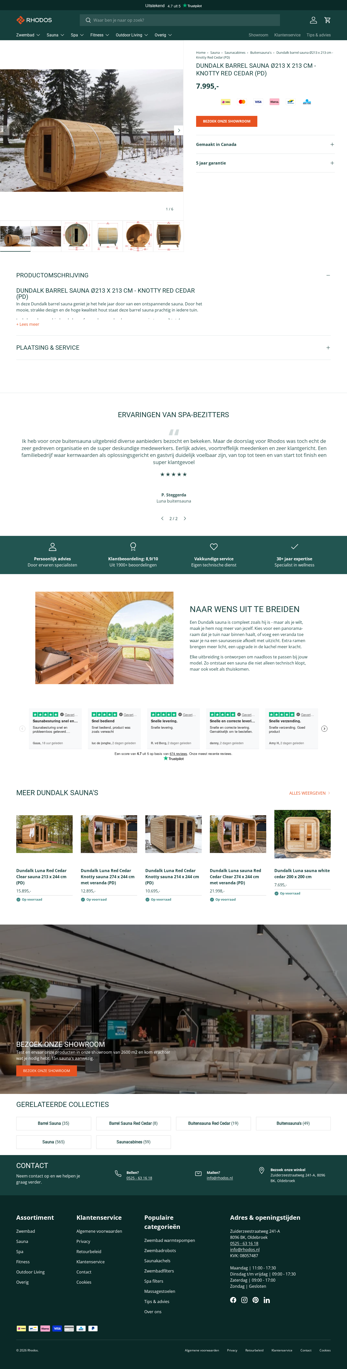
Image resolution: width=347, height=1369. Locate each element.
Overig (160, 35)
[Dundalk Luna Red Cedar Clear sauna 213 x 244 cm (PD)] (44, 834)
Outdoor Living (129, 35)
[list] (91, 130)
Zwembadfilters (159, 1271)
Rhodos (32, 1350)
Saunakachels (157, 1261)
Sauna (52, 35)
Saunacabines (235, 52)
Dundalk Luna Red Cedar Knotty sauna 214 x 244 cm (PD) (172, 877)
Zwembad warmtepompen (169, 1240)
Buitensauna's (261, 52)
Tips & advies (319, 35)
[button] (327, 20)
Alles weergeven (307, 793)
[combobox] (180, 20)
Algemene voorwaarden (99, 1231)
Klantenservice (287, 35)
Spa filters (153, 1281)
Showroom (258, 35)
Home (201, 52)
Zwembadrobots (160, 1250)
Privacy (83, 1241)
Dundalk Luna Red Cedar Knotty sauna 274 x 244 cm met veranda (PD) (108, 877)
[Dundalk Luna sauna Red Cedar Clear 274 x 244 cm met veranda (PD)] (238, 834)
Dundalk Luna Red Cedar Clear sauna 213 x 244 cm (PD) (41, 877)
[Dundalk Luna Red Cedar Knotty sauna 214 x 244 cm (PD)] (173, 834)
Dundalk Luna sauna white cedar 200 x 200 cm (302, 873)
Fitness (96, 35)
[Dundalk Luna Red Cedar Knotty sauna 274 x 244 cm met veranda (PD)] (109, 834)
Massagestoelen (159, 1291)
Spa (74, 35)
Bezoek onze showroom (46, 1070)
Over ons (153, 1311)
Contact (83, 1272)
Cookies (83, 1282)
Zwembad (25, 35)
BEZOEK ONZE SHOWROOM (226, 121)
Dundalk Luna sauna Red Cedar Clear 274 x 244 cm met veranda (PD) (235, 877)
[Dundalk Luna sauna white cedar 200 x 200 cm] (302, 834)
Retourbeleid (88, 1251)
